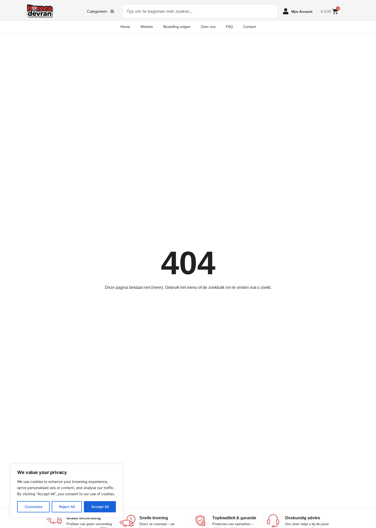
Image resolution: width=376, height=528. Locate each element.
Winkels (146, 27)
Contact (249, 27)
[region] (66, 491)
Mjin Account (301, 12)
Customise (33, 506)
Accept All (100, 506)
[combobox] (199, 11)
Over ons (208, 27)
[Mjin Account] (286, 11)
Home (125, 27)
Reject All (67, 506)
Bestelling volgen (177, 27)
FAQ (229, 27)
